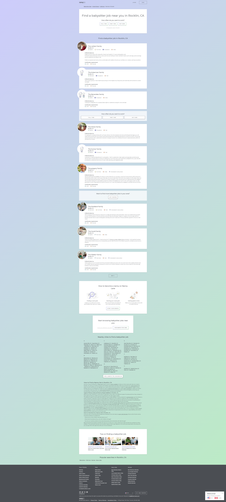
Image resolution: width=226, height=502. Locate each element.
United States (95, 6)
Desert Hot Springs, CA (109, 369)
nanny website (114, 384)
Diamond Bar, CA (108, 370)
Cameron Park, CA (108, 344)
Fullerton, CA (127, 363)
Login (134, 2)
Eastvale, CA (136, 343)
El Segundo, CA (134, 347)
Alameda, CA (87, 344)
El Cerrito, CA (133, 344)
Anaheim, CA (94, 347)
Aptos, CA (94, 350)
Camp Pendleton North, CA (110, 346)
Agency (81, 483)
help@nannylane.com (134, 496)
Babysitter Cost (99, 481)
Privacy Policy (94, 500)
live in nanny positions (132, 405)
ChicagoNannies (132, 473)
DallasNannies (131, 481)
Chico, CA (106, 351)
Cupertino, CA (107, 361)
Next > (113, 275)
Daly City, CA (107, 366)
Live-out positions (99, 407)
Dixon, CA (115, 370)
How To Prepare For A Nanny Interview (129, 449)
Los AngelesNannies (133, 471)
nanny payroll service (105, 389)
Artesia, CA (92, 351)
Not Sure (122, 23)
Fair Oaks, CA (133, 356)
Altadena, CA (87, 347)
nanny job (100, 384)
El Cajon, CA (127, 344)
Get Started (113, 197)
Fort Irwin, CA (134, 359)
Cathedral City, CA (117, 350)
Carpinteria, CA (107, 348)
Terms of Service (102, 500)
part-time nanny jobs (114, 404)
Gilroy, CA (126, 369)
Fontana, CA (127, 359)
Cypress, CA (114, 361)
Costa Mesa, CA (117, 358)
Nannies (93, 460)
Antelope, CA (87, 348)
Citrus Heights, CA (116, 353)
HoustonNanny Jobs (116, 480)
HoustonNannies (132, 479)
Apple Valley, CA (87, 350)
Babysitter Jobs (87, 6)
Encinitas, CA (127, 350)
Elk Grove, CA (136, 346)
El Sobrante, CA (127, 348)
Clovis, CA (106, 356)
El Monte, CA (127, 347)
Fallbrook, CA (127, 358)
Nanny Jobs (99, 460)
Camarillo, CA (114, 343)
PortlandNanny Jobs (116, 478)
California (102, 6)
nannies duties (129, 397)
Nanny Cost (98, 484)
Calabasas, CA (107, 343)
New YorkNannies (132, 475)
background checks (113, 388)
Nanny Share (82, 473)
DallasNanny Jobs (115, 482)
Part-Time (113, 23)
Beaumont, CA (93, 359)
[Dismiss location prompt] (222, 493)
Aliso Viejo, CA (95, 346)
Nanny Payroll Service (84, 475)
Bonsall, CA (86, 365)
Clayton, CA (114, 354)
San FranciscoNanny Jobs (116, 470)
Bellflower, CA (87, 360)
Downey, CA (107, 372)
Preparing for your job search (95, 446)
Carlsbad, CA (107, 347)
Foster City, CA (127, 360)
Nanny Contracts (83, 481)
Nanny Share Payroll (84, 477)
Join (143, 2)
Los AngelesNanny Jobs (117, 473)
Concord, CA (107, 357)
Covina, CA (106, 360)
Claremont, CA (107, 354)
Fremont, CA (127, 362)
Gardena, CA (127, 368)
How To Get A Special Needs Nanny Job (112, 449)
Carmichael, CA (114, 347)
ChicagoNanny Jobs (116, 475)
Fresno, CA (133, 362)
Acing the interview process (128, 446)
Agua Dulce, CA (95, 343)
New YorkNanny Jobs (116, 476)
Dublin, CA (112, 372)
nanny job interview (123, 414)
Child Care (88, 460)
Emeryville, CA (135, 348)
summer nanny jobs (118, 402)
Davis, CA (112, 367)
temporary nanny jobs (94, 402)
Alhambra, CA (88, 346)
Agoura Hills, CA (87, 343)
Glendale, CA (132, 369)
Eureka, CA (126, 351)
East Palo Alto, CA (128, 343)
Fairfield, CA (127, 356)
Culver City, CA (113, 360)
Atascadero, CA (87, 353)
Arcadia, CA (86, 351)
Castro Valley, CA (108, 350)
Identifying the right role (110, 446)
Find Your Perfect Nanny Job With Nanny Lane (96, 449)
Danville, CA (106, 367)
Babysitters (82, 460)
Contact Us (82, 493)
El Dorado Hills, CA (128, 346)
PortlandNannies (132, 477)
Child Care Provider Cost (101, 483)
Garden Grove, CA (135, 368)
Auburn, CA (94, 353)
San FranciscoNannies (133, 469)
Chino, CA (111, 351)
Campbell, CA (116, 344)
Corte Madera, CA (108, 358)
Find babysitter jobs (121, 327)
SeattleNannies (131, 483)
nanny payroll (134, 385)
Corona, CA (113, 357)
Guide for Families (83, 484)
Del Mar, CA (118, 367)
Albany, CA (98, 344)
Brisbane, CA (88, 366)
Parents (81, 471)
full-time (105, 404)
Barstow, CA (87, 359)
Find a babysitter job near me (113, 376)
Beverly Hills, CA (87, 363)
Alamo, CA (93, 344)
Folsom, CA (134, 358)
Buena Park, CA (95, 366)
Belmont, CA (94, 360)
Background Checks (84, 479)
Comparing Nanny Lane (84, 488)
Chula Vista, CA (107, 353)
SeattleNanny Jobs (116, 484)
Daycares (97, 479)
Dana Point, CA (114, 366)
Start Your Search (113, 308)
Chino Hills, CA (117, 351)
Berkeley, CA (93, 362)
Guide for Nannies (83, 486)
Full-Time (104, 23)
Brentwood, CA (98, 365)
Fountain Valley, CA (136, 360)
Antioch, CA (93, 348)
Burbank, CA (87, 367)
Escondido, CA (134, 350)
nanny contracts (127, 388)
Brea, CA (92, 365)
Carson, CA (114, 348)
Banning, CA (95, 358)
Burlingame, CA (94, 367)
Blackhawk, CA (95, 363)
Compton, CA (112, 356)
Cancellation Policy (112, 500)
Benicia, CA (86, 362)
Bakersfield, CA (87, 358)
